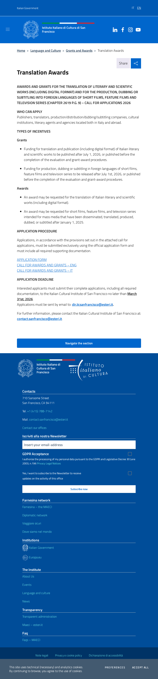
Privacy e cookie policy (68, 655)
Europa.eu (34, 557)
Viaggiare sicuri (31, 523)
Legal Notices (53, 463)
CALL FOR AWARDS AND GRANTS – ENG (46, 265)
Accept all (140, 667)
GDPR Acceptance (35, 453)
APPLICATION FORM (32, 259)
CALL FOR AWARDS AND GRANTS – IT (45, 270)
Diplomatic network (34, 515)
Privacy (41, 463)
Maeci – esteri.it (32, 624)
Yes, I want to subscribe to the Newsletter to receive (51, 473)
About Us (28, 576)
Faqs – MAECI (31, 640)
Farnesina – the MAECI (37, 507)
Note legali (41, 655)
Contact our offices (34, 427)
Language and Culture (45, 50)
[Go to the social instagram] (129, 29)
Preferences (115, 667)
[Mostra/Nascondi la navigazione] (7, 29)
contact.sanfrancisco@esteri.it (39, 318)
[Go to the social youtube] (137, 29)
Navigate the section (79, 343)
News (26, 601)
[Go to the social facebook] (122, 29)
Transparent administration (39, 616)
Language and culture (36, 593)
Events (26, 584)
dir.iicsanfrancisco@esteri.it (92, 304)
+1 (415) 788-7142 (39, 411)
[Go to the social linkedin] (114, 29)
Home (21, 50)
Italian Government (27, 8)
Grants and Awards (79, 50)
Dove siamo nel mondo (37, 531)
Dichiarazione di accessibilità (106, 655)
